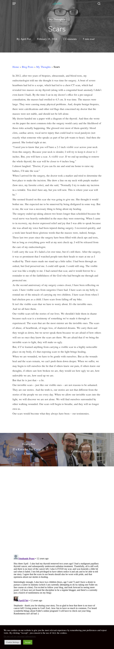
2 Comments (70, 39)
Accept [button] (28, 642)
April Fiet (25, 39)
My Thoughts (57, 19)
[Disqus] (57, 508)
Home (15, 67)
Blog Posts (27, 67)
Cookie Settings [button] (12, 642)
